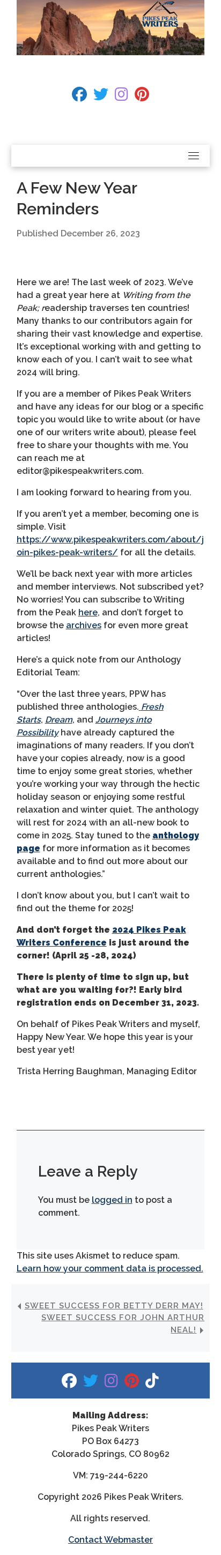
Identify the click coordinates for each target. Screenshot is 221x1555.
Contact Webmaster (110, 1540)
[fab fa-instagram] (121, 97)
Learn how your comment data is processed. (110, 1268)
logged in (112, 1200)
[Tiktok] (152, 1383)
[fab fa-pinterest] (142, 97)
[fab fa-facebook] (79, 97)
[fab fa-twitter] (100, 97)
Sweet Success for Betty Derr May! (114, 1306)
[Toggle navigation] (193, 155)
